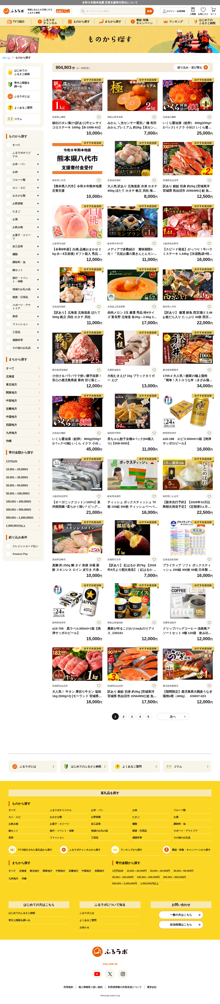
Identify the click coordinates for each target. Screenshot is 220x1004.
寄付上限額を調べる (19, 920)
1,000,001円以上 (149, 883)
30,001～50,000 (17, 485)
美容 (11, 837)
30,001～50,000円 (183, 870)
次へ (173, 716)
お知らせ (84, 927)
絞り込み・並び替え (190, 67)
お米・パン (97, 810)
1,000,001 (15, 525)
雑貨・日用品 (139, 830)
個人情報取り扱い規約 (91, 987)
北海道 (10, 376)
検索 (149, 11)
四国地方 (11, 424)
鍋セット (13, 830)
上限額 (193, 14)
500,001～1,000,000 (19, 517)
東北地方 (11, 384)
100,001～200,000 (18, 501)
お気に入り (203, 14)
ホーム (6, 57)
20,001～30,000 (17, 477)
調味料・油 (180, 823)
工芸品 (94, 837)
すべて (16, 145)
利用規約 (68, 987)
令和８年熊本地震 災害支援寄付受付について (110, 2)
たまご (136, 817)
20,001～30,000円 (160, 870)
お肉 (134, 810)
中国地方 (11, 416)
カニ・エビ (15, 817)
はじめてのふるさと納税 (22, 913)
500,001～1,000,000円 (124, 883)
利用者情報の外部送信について (125, 987)
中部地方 (11, 400)
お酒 (176, 817)
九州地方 (11, 432)
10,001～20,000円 (137, 870)
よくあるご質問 (88, 920)
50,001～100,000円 (123, 877)
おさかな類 (56, 817)
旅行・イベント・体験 (62, 830)
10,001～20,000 (17, 469)
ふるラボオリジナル (61, 810)
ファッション (57, 837)
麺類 (134, 823)
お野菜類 (96, 817)
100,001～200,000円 (148, 877)
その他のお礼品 (182, 837)
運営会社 (152, 987)
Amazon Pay (20, 553)
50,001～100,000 (18, 493)
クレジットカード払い (25, 546)
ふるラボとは (87, 913)
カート (213, 14)
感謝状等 (137, 837)
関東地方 (11, 392)
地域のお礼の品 (99, 830)
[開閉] (38, 154)
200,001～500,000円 (174, 877)
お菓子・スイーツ (59, 823)
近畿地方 (11, 408)
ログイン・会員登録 (176, 11)
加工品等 (96, 823)
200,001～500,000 (18, 509)
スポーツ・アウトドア (186, 830)
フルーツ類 (180, 810)
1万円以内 (117, 870)
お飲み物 (13, 823)
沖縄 (9, 440)
